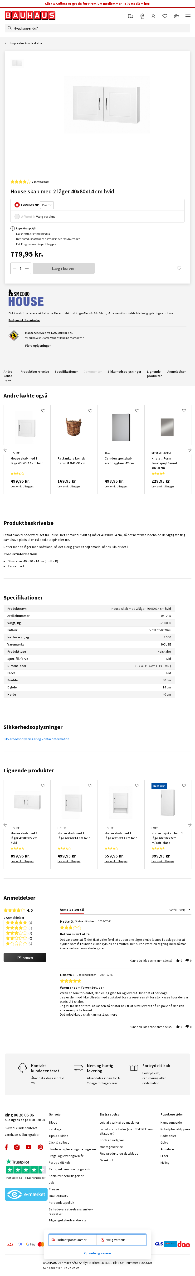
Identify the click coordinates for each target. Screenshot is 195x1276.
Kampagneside (171, 1122)
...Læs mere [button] (109, 1014)
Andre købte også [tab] (26, 395)
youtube (28, 1147)
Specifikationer (66, 371)
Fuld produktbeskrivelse (24, 320)
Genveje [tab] (54, 1114)
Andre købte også (8, 375)
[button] (25, 957)
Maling (165, 1162)
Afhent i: (28, 216)
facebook (6, 1147)
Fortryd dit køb (59, 1162)
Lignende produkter (154, 373)
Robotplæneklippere (175, 1129)
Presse (54, 1189)
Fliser (164, 1156)
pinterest (40, 1147)
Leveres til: (30, 204)
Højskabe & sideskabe (26, 43)
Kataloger (56, 1129)
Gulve (165, 1142)
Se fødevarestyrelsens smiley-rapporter (71, 1211)
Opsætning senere (97, 1253)
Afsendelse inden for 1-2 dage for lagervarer (103, 1080)
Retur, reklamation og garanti (69, 1169)
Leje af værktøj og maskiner (119, 1122)
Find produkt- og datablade (119, 1153)
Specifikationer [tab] (23, 597)
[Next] (189, 450)
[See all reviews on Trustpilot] (26, 1167)
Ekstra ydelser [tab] (110, 1114)
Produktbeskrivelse (34, 371)
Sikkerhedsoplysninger (124, 371)
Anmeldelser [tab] (19, 897)
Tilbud (53, 1122)
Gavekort (106, 1160)
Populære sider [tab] (172, 1114)
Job (51, 1182)
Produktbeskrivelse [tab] (29, 523)
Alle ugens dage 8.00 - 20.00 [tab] (25, 1117)
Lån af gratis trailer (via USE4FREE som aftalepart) (127, 1131)
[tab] (72, 910)
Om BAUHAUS (58, 1196)
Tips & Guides (58, 1136)
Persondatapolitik (61, 1202)
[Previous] (5, 450)
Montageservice (111, 1147)
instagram (17, 1147)
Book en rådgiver (112, 1140)
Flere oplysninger (38, 345)
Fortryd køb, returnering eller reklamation (154, 1078)
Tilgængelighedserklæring (67, 1220)
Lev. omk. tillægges (22, 486)
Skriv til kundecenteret (21, 1128)
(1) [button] (30, 922)
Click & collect (59, 1142)
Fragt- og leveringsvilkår (66, 1156)
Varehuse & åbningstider (22, 1134)
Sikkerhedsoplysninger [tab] (33, 727)
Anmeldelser (176, 371)
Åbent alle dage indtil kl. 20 (48, 1080)
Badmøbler (168, 1136)
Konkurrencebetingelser (66, 1176)
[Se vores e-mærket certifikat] (26, 1195)
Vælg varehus (45, 216)
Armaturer (168, 1149)
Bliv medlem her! (137, 3)
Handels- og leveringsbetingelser (72, 1149)
